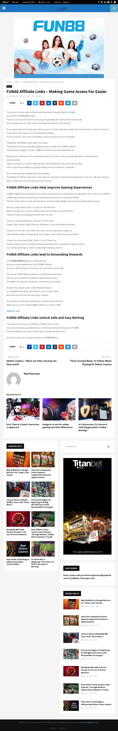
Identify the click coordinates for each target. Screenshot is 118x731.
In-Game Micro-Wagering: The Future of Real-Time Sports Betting (42, 563)
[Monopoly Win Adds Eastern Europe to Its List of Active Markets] (18, 519)
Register (10, 311)
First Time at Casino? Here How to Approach (22, 426)
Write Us (58, 2)
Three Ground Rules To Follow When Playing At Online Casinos (91, 362)
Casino (9, 86)
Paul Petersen (13, 96)
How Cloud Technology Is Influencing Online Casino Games (17, 562)
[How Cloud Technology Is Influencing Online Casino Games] (18, 549)
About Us (66, 2)
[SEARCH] (108, 446)
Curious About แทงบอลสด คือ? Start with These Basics (17, 502)
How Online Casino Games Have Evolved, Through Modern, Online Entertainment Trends (42, 533)
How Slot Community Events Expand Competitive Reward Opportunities (41, 473)
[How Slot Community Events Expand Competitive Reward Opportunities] (43, 459)
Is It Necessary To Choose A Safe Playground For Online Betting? (92, 427)
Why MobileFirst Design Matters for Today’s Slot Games (17, 472)
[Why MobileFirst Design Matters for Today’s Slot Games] (18, 459)
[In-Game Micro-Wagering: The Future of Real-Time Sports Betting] (43, 549)
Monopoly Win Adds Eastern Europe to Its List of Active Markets (16, 532)
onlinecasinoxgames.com (89, 722)
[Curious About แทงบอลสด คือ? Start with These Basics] (18, 489)
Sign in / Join (45, 2)
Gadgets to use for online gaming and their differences (57, 426)
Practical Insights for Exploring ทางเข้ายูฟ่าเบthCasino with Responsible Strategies (42, 503)
